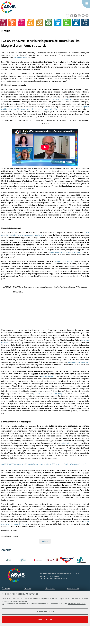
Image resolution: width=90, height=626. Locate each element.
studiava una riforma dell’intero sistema (63, 252)
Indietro (45, 541)
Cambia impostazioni (45, 611)
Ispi (86, 509)
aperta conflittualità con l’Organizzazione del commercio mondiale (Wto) (45, 107)
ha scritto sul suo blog (61, 99)
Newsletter (50, 588)
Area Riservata (73, 588)
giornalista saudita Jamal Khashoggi (48, 393)
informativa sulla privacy (77, 604)
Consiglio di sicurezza (63, 261)
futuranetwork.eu (20, 57)
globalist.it (65, 443)
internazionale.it (48, 376)
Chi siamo (6, 588)
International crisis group (77, 362)
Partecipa (27, 588)
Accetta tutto (45, 619)
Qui (3, 604)
